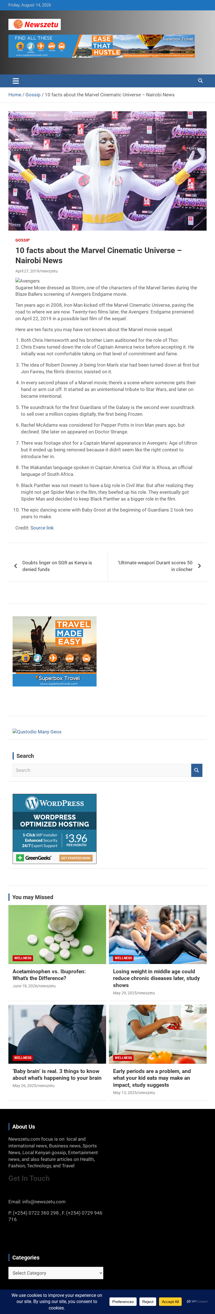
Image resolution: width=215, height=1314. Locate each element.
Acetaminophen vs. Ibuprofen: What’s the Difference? (49, 975)
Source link (42, 528)
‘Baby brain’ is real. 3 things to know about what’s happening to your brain (57, 1074)
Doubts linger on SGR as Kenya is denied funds (57, 566)
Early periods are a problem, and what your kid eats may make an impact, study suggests (152, 1078)
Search (196, 770)
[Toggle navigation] (15, 80)
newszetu (49, 271)
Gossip (22, 240)
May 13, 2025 (125, 1092)
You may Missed (32, 897)
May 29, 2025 (125, 993)
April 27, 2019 (27, 271)
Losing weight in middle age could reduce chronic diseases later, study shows (156, 978)
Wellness (22, 958)
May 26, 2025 (24, 1085)
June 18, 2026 (25, 986)
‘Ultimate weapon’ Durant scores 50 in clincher (155, 566)
